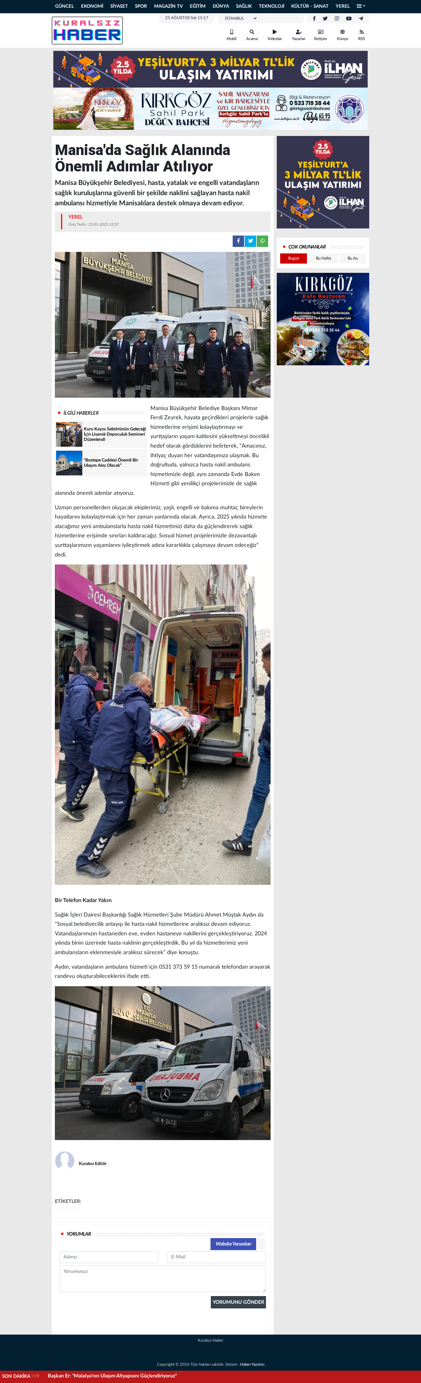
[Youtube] (349, 19)
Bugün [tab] (293, 258)
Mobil (231, 39)
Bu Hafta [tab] (323, 258)
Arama (252, 39)
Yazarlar (298, 39)
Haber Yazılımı (252, 1365)
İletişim (320, 39)
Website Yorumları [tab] (233, 1243)
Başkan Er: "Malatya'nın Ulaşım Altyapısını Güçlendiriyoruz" (112, 1375)
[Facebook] (314, 19)
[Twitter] (325, 19)
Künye (342, 39)
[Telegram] (361, 19)
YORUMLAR (79, 1234)
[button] (361, 6)
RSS (361, 39)
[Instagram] (337, 19)
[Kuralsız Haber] (87, 30)
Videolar (275, 39)
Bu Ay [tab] (353, 258)
